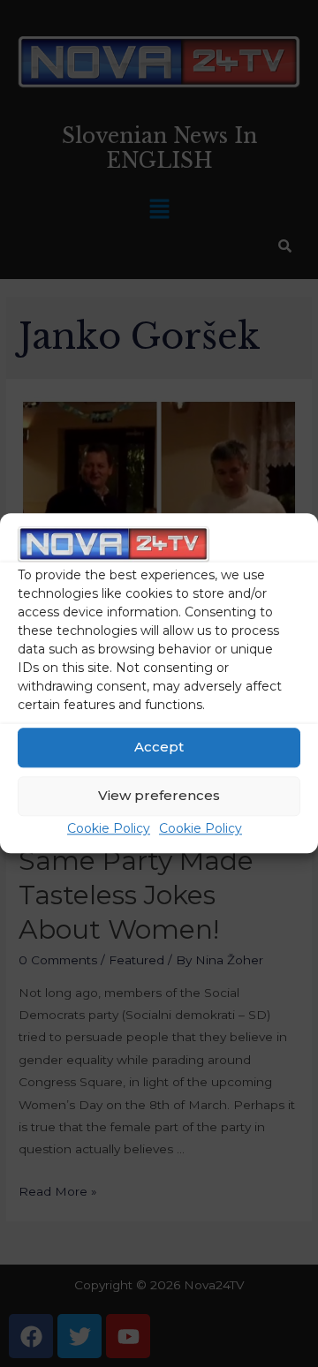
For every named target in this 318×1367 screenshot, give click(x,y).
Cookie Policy (108, 828)
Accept (159, 747)
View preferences (159, 796)
